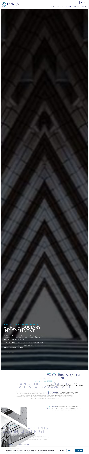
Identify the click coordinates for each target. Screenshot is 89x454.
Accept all (79, 450)
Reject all (70, 450)
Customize (61, 450)
